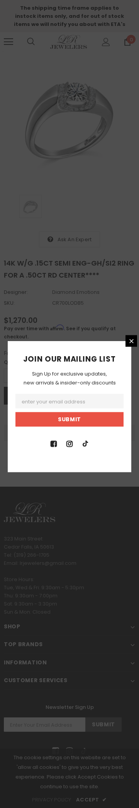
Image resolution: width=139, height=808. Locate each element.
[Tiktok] (85, 443)
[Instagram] (69, 443)
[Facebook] (53, 443)
